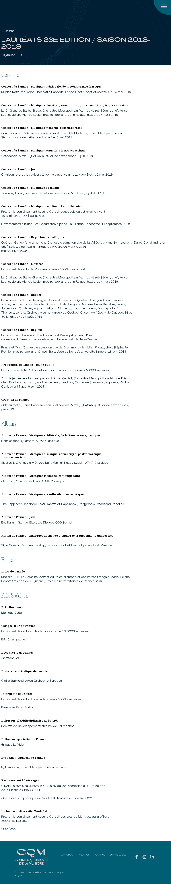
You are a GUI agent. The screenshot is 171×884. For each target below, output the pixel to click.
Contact (101, 855)
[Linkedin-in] (152, 857)
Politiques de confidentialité (141, 873)
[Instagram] (144, 857)
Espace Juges (118, 855)
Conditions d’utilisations (106, 873)
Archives (84, 855)
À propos (67, 855)
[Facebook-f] (136, 857)
